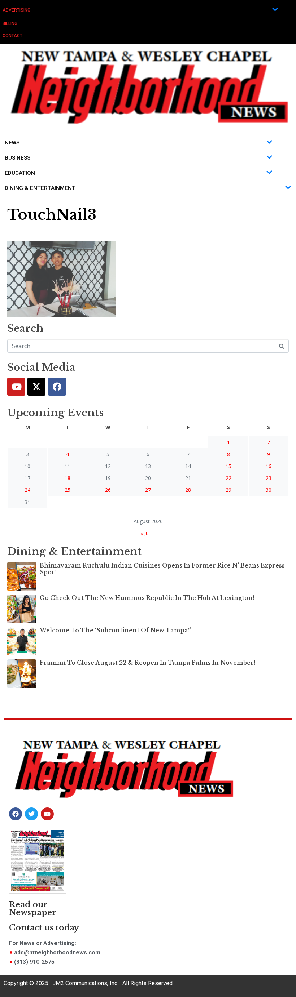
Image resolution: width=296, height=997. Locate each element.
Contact (12, 35)
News (12, 142)
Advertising (16, 10)
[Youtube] (16, 387)
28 (188, 489)
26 (108, 489)
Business (17, 158)
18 (67, 478)
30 (268, 489)
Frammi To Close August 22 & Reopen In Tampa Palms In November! (147, 662)
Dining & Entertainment (40, 188)
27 (148, 489)
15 (228, 466)
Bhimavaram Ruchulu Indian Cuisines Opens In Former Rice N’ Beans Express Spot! (162, 569)
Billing (10, 23)
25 (67, 489)
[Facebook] (57, 387)
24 (27, 489)
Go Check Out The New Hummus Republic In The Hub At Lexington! (147, 597)
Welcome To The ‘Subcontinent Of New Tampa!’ (115, 630)
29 (228, 489)
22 (228, 478)
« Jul (145, 533)
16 (268, 466)
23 (268, 478)
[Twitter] (36, 387)
